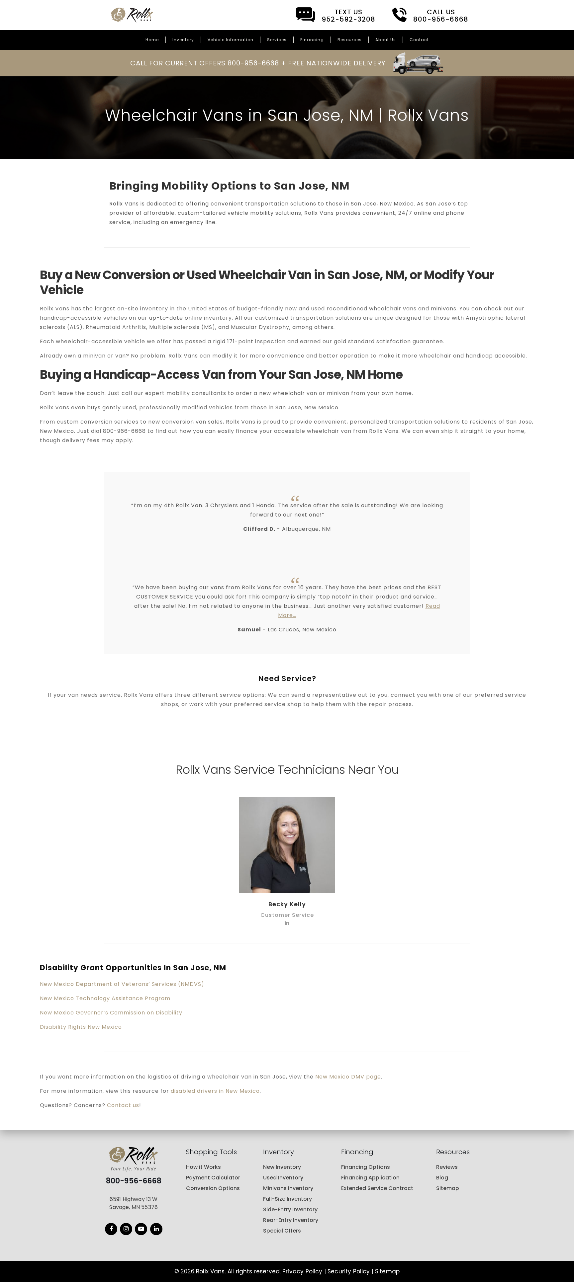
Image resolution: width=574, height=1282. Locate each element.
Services (277, 39)
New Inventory (282, 1167)
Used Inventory (283, 1177)
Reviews (447, 1167)
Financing (312, 39)
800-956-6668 (133, 1181)
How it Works (203, 1167)
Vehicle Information (230, 39)
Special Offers (282, 1231)
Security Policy (349, 1271)
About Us (385, 39)
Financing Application (370, 1177)
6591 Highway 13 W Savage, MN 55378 (133, 1203)
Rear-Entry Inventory (290, 1220)
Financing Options (365, 1167)
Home (152, 39)
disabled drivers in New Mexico (215, 1091)
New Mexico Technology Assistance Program (105, 998)
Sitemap (447, 1188)
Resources (349, 39)
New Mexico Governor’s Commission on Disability (111, 1012)
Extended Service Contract (377, 1188)
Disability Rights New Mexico (81, 1027)
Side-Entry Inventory (290, 1209)
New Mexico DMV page (348, 1077)
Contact (419, 39)
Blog (442, 1177)
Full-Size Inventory (287, 1199)
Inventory (183, 39)
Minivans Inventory (288, 1188)
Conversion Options (213, 1188)
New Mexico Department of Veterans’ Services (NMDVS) (122, 984)
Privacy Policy (302, 1271)
